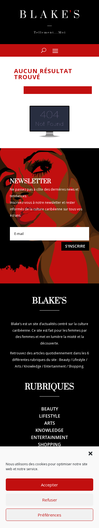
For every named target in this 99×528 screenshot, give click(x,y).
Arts (49, 423)
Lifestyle (49, 416)
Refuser (49, 500)
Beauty (49, 409)
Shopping (49, 444)
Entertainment (49, 437)
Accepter (49, 484)
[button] (90, 453)
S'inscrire (75, 246)
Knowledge (49, 430)
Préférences (49, 515)
